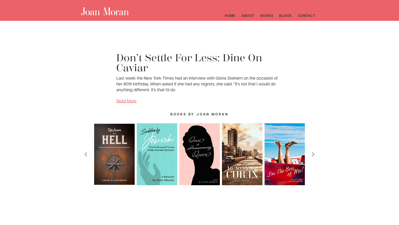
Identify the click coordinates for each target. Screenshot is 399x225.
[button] (86, 154)
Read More (126, 100)
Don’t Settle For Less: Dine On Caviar (189, 63)
